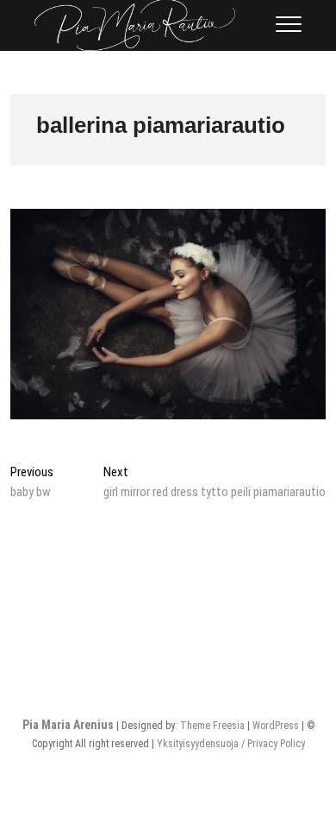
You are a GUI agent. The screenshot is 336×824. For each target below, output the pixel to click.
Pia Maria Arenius (68, 725)
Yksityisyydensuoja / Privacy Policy (231, 744)
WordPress (275, 726)
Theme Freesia (212, 726)
